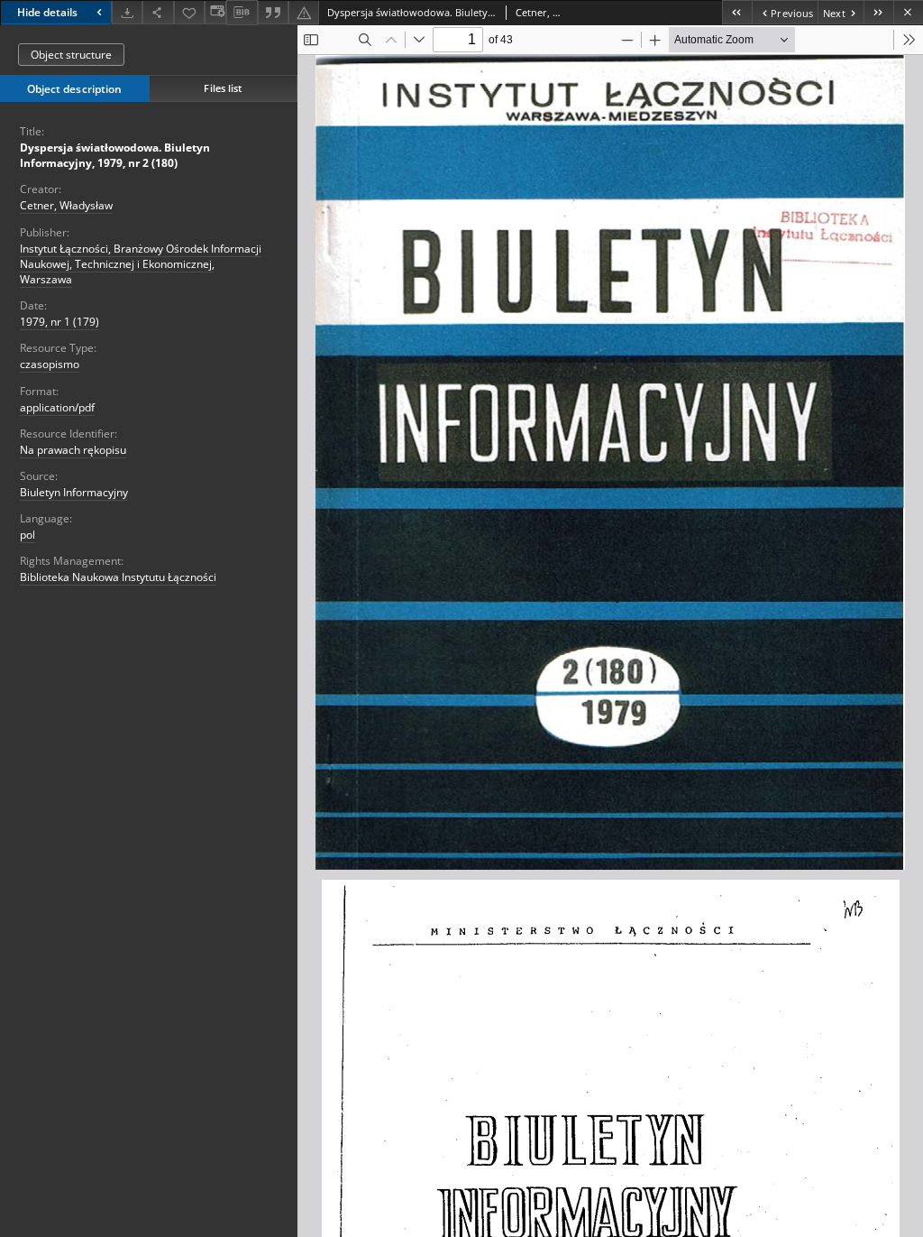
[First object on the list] (737, 12)
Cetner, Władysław (66, 205)
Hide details (47, 12)
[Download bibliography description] (241, 12)
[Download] (127, 12)
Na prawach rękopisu (73, 449)
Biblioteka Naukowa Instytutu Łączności (118, 577)
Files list (223, 88)
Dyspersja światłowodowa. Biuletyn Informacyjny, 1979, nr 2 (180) (115, 155)
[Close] (908, 12)
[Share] (157, 12)
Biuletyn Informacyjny (74, 492)
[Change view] (215, 12)
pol (27, 534)
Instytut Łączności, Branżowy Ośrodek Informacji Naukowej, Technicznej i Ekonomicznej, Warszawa (140, 264)
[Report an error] (303, 12)
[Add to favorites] (189, 12)
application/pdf (57, 407)
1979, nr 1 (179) (59, 321)
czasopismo (49, 364)
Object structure (71, 54)
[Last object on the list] (878, 12)
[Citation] (273, 12)
